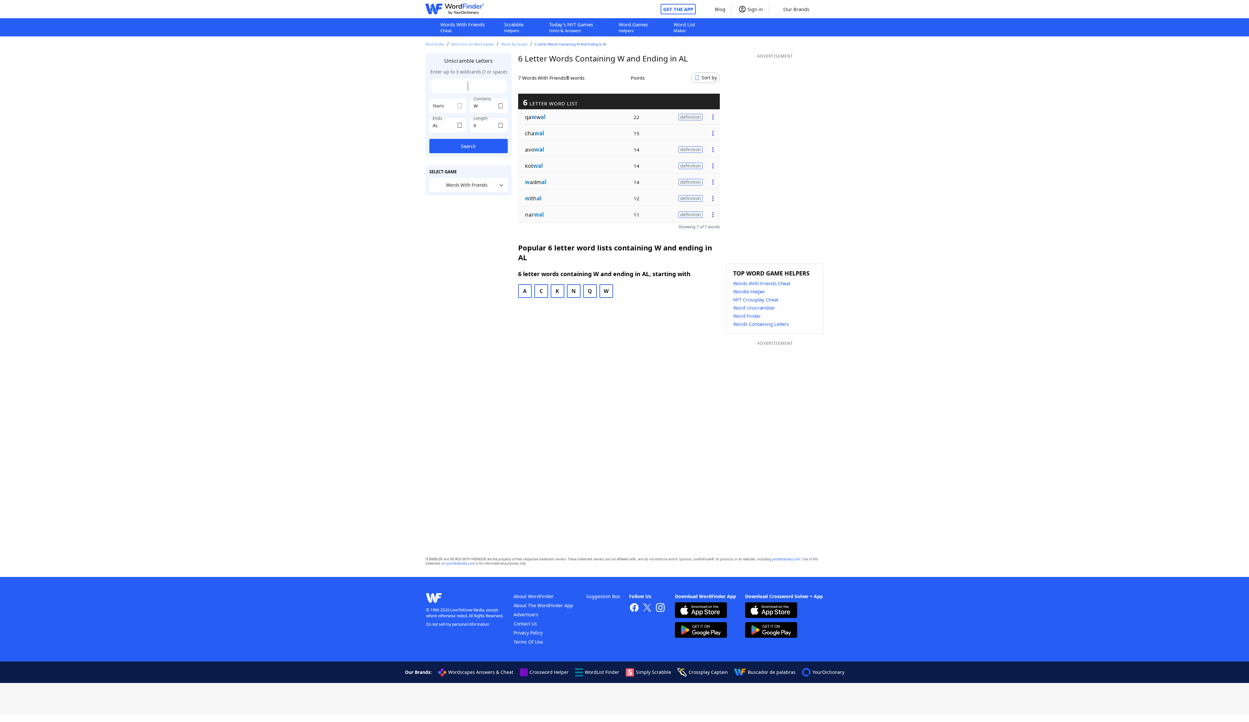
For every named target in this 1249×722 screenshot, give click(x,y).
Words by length (514, 44)
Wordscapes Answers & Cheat (480, 672)
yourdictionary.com (786, 559)
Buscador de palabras (772, 672)
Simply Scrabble (653, 672)
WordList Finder (602, 672)
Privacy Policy (528, 633)
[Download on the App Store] (701, 611)
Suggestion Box (603, 596)
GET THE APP (678, 9)
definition (690, 117)
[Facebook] (634, 608)
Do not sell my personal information (457, 624)
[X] (647, 608)
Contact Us (525, 624)
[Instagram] (660, 608)
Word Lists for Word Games (472, 44)
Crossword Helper (549, 672)
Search (468, 146)
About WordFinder (534, 596)
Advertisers (526, 614)
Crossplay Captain (708, 672)
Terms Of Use (528, 642)
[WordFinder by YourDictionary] (454, 9)
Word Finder (434, 44)
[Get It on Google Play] (701, 630)
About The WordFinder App (543, 605)
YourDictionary (828, 672)
